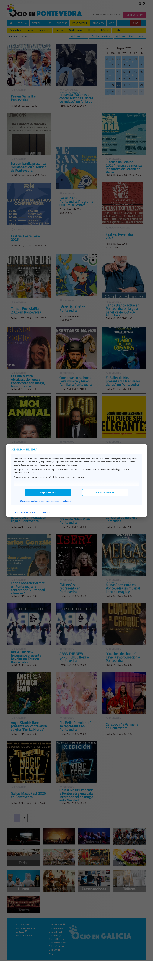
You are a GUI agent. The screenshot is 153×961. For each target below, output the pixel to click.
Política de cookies (21, 512)
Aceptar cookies (47, 492)
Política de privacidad (41, 512)
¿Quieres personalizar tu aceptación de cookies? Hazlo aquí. (45, 501)
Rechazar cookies (105, 492)
